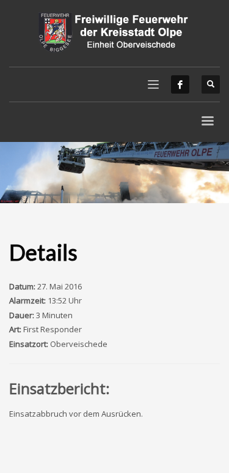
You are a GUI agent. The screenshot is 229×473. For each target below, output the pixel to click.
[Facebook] (180, 84)
